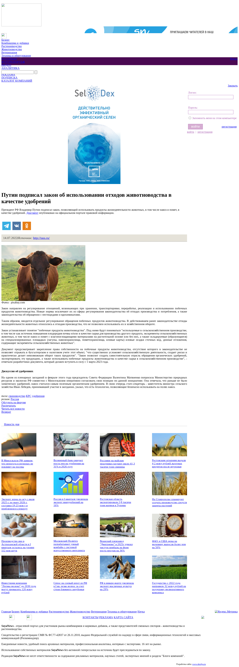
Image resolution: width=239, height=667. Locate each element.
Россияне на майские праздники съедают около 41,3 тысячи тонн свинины (117, 463)
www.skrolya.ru (199, 664)
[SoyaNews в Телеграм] (11, 616)
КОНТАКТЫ (91, 617)
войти (190, 131)
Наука (233, 58)
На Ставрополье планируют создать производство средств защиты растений (169, 502)
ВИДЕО (6, 65)
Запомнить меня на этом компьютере (214, 118)
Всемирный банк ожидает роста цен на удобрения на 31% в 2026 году (69, 463)
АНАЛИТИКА (10, 68)
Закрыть (233, 85)
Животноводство (11, 49)
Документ (32, 212)
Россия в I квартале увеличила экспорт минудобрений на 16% (71, 502)
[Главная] (4, 34)
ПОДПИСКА (9, 77)
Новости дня (11, 424)
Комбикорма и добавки (15, 43)
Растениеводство (11, 46)
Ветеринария (9, 52)
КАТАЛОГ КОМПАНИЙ (16, 80)
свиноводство (17, 396)
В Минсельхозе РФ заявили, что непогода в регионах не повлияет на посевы (17, 463)
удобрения (38, 396)
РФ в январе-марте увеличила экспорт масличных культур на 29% (117, 586)
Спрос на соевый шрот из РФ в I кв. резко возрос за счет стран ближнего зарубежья (70, 586)
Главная (6, 611)
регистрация (229, 126)
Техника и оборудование (16, 55)
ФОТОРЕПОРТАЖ (13, 61)
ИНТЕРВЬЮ (9, 58)
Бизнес (5, 39)
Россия (15, 399)
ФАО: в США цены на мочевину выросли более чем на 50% (169, 544)
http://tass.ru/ (41, 238)
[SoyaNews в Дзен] (29, 616)
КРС (28, 396)
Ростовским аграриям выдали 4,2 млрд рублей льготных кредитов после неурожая (169, 463)
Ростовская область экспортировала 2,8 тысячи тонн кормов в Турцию (115, 502)
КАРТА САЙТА (123, 617)
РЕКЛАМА (8, 74)
